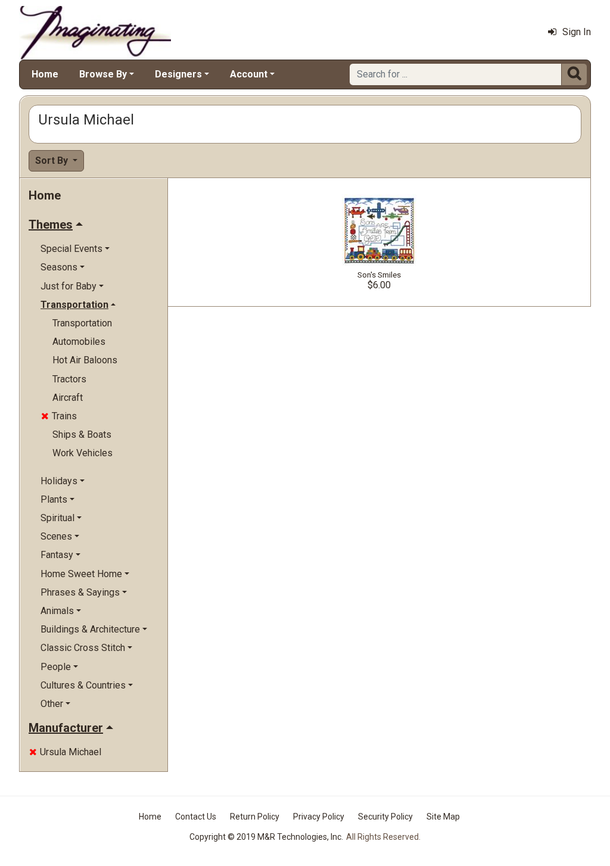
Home (45, 74)
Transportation (82, 323)
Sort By (52, 160)
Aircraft (67, 397)
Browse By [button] (103, 74)
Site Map (443, 816)
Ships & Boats (81, 434)
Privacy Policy (318, 816)
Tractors (69, 379)
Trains (59, 416)
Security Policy (385, 816)
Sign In (576, 32)
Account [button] (248, 74)
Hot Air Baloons (84, 360)
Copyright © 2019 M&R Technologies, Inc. (266, 837)
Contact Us (195, 816)
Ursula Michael (65, 752)
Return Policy (254, 816)
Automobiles (78, 341)
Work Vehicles (82, 453)
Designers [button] (178, 74)
